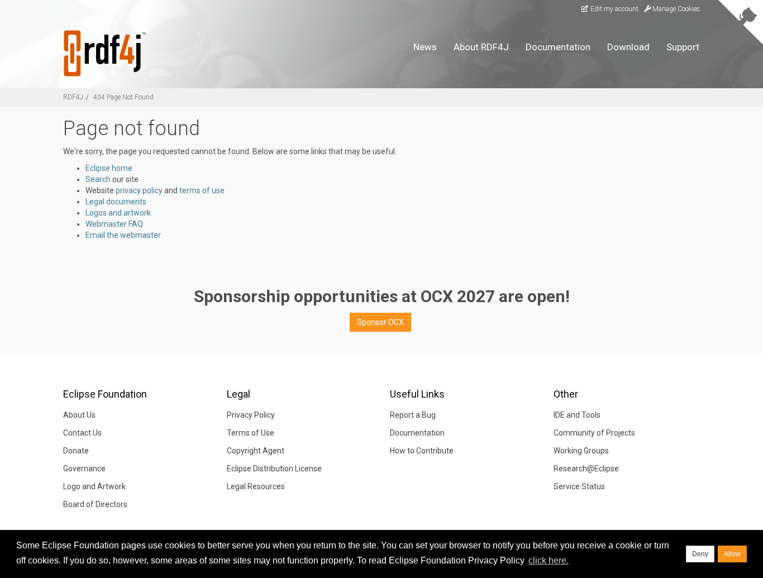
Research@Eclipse (586, 468)
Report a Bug (413, 414)
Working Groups (581, 450)
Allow (732, 554)
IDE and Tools (577, 414)
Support (682, 46)
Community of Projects (594, 432)
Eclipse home (108, 168)
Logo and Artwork (94, 486)
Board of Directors (95, 504)
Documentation (558, 46)
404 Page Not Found (123, 97)
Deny (700, 554)
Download (628, 46)
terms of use (202, 190)
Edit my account (613, 9)
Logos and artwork (118, 212)
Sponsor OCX (380, 322)
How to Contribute (422, 450)
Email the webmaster (123, 235)
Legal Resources (256, 486)
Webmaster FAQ (114, 223)
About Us (79, 414)
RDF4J (73, 97)
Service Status (579, 486)
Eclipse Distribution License (274, 468)
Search (98, 179)
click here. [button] (548, 560)
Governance (84, 468)
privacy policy (139, 190)
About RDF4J (481, 46)
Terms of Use (250, 432)
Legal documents (115, 201)
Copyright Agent (255, 450)
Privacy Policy (251, 414)
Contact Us (82, 432)
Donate (76, 450)
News (425, 46)
